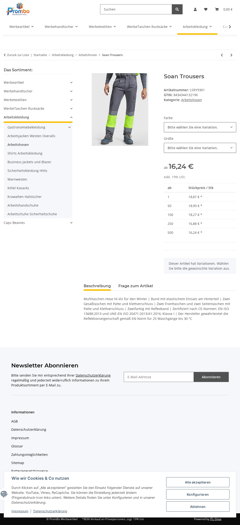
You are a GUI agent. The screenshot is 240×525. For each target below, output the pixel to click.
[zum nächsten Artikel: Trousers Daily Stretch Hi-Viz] (231, 55)
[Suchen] (177, 9)
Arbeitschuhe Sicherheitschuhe (32, 214)
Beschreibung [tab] (97, 286)
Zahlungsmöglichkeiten (29, 454)
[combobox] (200, 127)
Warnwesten (17, 179)
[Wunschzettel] (205, 9)
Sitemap (17, 463)
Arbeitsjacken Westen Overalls (31, 136)
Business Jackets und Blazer (29, 162)
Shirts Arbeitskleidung (25, 153)
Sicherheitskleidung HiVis (27, 170)
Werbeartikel (14, 82)
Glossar (17, 446)
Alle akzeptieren (198, 482)
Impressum (19, 511)
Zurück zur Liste (18, 55)
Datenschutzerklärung (50, 511)
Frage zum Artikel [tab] (135, 286)
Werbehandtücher (18, 91)
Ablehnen (198, 507)
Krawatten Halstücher (25, 196)
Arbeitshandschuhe (23, 205)
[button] (195, 9)
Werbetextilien (15, 100)
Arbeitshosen (191, 100)
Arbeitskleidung (16, 117)
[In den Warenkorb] (87, 70)
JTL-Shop (215, 519)
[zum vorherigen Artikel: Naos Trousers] (222, 55)
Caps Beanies (14, 222)
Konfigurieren (198, 494)
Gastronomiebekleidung (26, 127)
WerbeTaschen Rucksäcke (24, 108)
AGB (14, 421)
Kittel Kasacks (18, 188)
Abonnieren (211, 377)
